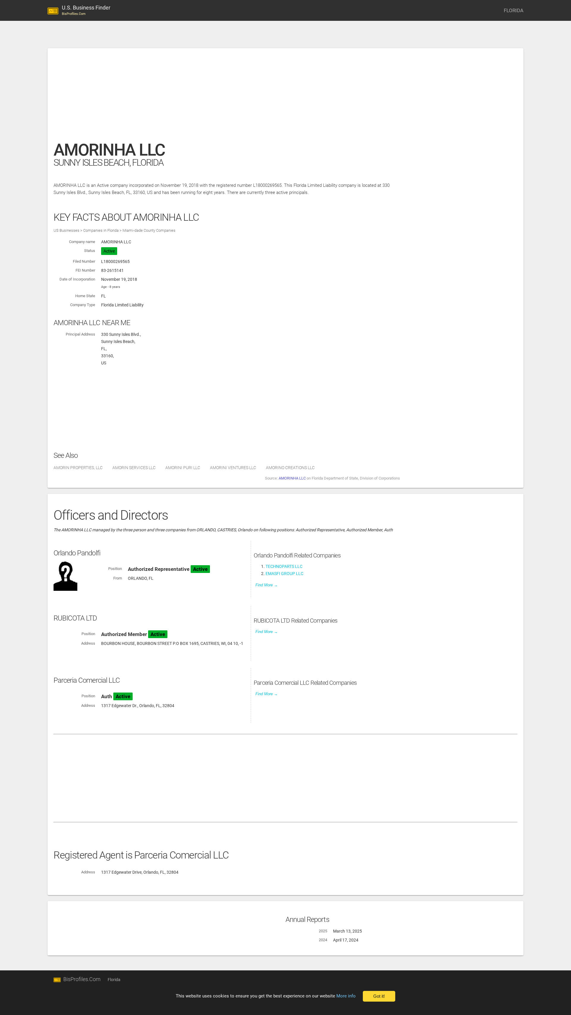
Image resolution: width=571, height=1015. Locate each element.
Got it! (379, 996)
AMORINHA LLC (292, 478)
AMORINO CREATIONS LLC (290, 467)
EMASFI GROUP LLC (284, 573)
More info (346, 996)
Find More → (266, 585)
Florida (114, 979)
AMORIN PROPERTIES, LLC (78, 467)
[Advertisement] (232, 98)
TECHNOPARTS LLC (284, 566)
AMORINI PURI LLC (182, 467)
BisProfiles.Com (82, 979)
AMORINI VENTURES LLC (233, 467)
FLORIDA (513, 10)
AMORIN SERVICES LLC (134, 467)
